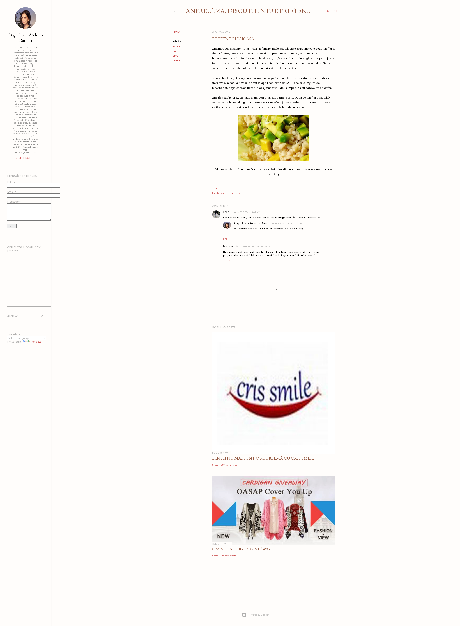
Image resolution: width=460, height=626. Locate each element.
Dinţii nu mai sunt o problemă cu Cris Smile (263, 458)
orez (175, 55)
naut (175, 51)
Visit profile (25, 158)
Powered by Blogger (258, 614)
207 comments (229, 464)
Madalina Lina (231, 246)
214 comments (228, 555)
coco (226, 212)
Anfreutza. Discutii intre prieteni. (248, 10)
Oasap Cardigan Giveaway (241, 549)
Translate (36, 341)
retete (177, 60)
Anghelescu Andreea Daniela (252, 223)
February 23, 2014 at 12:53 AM (287, 223)
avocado (178, 46)
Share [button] (176, 32)
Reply (226, 239)
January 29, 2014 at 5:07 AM (245, 212)
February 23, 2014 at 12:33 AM (257, 246)
